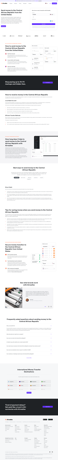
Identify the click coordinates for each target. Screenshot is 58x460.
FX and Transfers (19, 421)
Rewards (35, 447)
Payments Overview (27, 426)
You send (33, 12)
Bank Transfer (23, 177)
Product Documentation (28, 439)
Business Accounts (12, 421)
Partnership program (37, 446)
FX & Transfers (7, 429)
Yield (6, 430)
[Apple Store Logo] (45, 419)
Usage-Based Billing (37, 430)
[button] (48, 306)
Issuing (45, 435)
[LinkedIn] (52, 452)
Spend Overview (17, 426)
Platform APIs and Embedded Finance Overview (48, 427)
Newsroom (45, 442)
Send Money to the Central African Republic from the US (31, 421)
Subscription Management (37, 429)
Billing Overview (36, 426)
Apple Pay (41, 177)
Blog (44, 439)
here (16, 454)
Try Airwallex (48, 82)
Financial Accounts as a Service (9, 439)
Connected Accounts (47, 428)
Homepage (7, 421)
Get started (3, 26)
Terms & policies (36, 442)
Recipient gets (34, 19)
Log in (50, 3)
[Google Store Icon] (50, 419)
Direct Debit (16, 177)
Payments (45, 431)
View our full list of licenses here (17, 271)
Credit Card (35, 177)
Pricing (20, 3)
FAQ (44, 443)
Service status (46, 447)
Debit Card (29, 177)
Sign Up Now (48, 406)
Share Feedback (46, 446)
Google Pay (29, 179)
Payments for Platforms (8, 442)
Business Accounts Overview (9, 426)
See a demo (54, 3)
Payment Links (26, 430)
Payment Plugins (27, 429)
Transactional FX (46, 432)
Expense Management (18, 429)
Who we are (36, 439)
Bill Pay (16, 430)
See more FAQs (29, 357)
